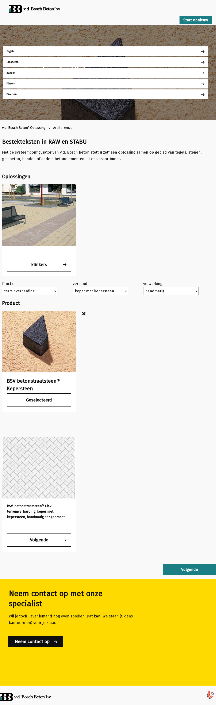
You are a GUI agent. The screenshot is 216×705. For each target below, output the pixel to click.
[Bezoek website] (34, 16)
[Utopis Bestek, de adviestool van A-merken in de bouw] (210, 699)
